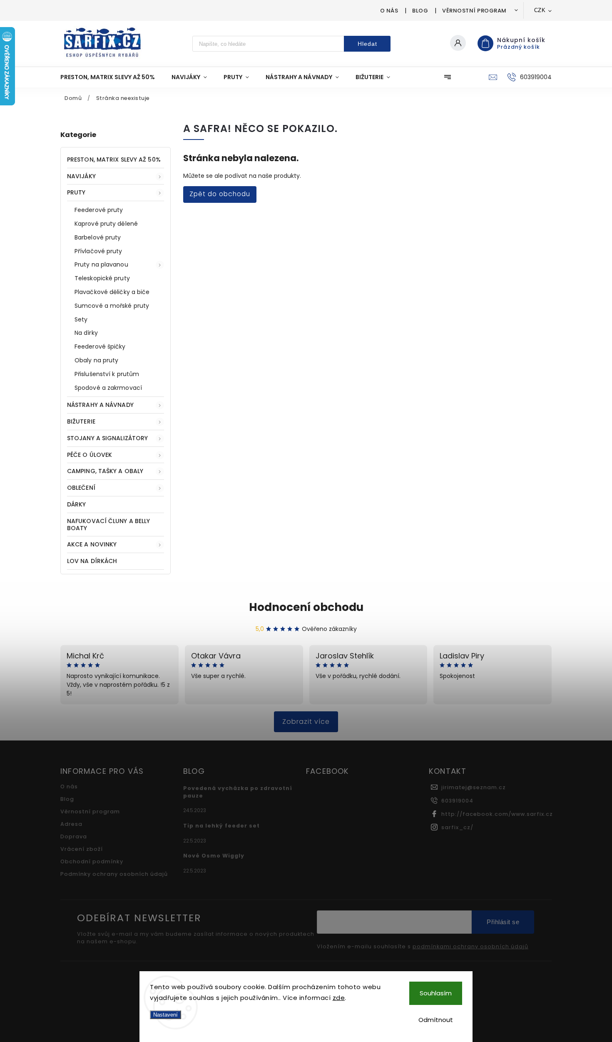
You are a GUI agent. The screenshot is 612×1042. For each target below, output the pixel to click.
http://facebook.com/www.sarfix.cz (497, 814)
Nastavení (165, 1015)
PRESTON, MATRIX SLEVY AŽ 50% (114, 159)
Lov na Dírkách (92, 561)
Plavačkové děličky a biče (112, 292)
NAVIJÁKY (81, 176)
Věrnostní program (474, 11)
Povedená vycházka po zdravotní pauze (237, 792)
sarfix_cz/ (457, 827)
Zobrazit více (306, 721)
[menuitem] (111, 77)
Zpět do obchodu (219, 193)
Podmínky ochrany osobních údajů (114, 873)
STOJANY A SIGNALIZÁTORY (107, 438)
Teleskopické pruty (102, 278)
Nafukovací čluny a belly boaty (108, 524)
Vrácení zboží (81, 849)
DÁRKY (76, 504)
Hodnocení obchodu (306, 607)
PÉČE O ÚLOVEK (89, 455)
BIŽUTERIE (81, 421)
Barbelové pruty (98, 237)
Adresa (71, 824)
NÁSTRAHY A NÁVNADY (100, 405)
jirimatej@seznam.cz (473, 787)
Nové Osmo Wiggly (213, 855)
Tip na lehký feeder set (221, 825)
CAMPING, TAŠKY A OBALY (105, 471)
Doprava (73, 836)
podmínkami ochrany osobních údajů (470, 946)
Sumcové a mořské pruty (112, 306)
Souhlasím (436, 993)
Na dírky (86, 333)
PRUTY (76, 192)
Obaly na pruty (96, 360)
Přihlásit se (503, 921)
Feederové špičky (100, 346)
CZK (540, 10)
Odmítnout (435, 1019)
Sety (81, 319)
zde (339, 997)
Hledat (367, 43)
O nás (389, 11)
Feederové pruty (99, 210)
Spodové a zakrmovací (108, 388)
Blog (420, 11)
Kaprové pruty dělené (106, 223)
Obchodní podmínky (91, 861)
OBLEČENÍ (81, 488)
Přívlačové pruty (98, 251)
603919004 (457, 800)
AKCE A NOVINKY (92, 544)
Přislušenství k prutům (107, 374)
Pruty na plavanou (101, 264)
